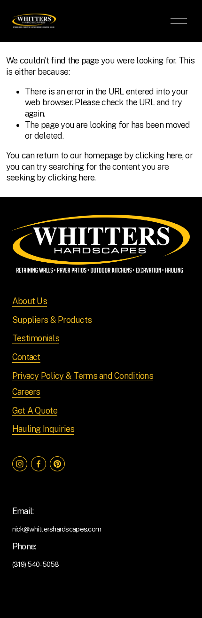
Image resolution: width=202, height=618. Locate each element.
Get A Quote (34, 410)
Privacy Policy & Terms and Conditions (82, 376)
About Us (29, 301)
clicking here (158, 155)
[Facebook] (38, 463)
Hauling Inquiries (43, 429)
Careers (26, 392)
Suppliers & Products (52, 320)
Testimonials (35, 338)
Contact (26, 357)
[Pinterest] (57, 463)
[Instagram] (19, 463)
